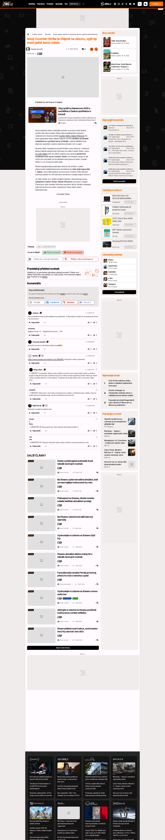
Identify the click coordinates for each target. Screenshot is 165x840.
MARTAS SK (37, 406)
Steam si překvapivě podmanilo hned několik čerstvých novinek (75, 462)
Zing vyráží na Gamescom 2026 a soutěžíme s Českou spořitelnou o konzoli (74, 111)
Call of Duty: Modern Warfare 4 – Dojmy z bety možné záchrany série (115, 452)
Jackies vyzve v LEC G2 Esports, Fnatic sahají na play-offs (41, 830)
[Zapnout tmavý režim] (146, 4)
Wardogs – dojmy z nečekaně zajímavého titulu (115, 432)
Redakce (63, 123)
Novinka (48, 34)
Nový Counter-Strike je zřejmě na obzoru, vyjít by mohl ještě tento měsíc (76, 34)
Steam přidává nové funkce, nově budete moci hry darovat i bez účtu (77, 630)
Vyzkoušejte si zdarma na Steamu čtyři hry (76, 537)
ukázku (44, 277)
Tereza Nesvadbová (65, 584)
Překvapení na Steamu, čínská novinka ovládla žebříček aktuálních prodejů (75, 500)
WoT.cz (106, 445)
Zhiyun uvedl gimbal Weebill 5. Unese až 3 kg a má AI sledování (124, 823)
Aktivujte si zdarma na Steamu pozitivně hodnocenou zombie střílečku (76, 611)
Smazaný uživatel (39, 342)
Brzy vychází (108, 33)
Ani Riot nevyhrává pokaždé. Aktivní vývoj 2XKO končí (67, 787)
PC (41, 53)
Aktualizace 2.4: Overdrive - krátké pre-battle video (115, 441)
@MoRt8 (34, 373)
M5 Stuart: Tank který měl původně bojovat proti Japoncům (67, 823)
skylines (36, 313)
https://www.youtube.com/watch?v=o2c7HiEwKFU (46, 359)
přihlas (62, 294)
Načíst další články (63, 648)
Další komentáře (119, 181)
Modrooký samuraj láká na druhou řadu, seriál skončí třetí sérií (67, 779)
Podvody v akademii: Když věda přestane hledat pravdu (95, 794)
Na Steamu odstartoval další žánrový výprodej (75, 518)
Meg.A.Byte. (38, 370)
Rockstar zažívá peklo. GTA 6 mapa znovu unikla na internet (41, 794)
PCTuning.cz (108, 427)
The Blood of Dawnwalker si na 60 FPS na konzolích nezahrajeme (40, 786)
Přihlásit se (156, 4)
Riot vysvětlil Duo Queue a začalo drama (39, 822)
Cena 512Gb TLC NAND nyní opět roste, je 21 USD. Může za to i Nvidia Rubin (95, 833)
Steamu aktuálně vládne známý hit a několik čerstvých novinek (74, 555)
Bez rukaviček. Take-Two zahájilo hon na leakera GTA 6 (68, 794)
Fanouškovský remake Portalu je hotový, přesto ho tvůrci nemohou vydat (76, 574)
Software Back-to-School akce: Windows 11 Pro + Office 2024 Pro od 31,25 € (124, 833)
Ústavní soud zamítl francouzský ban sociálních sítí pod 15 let (95, 823)
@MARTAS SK (36, 427)
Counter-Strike (37, 34)
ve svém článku (41, 154)
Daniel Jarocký (37, 49)
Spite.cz (107, 436)
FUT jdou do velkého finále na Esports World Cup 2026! (41, 778)
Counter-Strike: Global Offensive (71, 136)
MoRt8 (35, 356)
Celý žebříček (119, 292)
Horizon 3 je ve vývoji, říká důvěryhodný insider (115, 463)
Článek (31, 108)
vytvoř (85, 294)
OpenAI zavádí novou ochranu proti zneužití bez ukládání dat (115, 421)
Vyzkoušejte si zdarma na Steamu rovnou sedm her (77, 593)
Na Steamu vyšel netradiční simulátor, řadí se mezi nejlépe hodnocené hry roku (77, 481)
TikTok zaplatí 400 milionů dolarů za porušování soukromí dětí (95, 786)
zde (28, 277)
